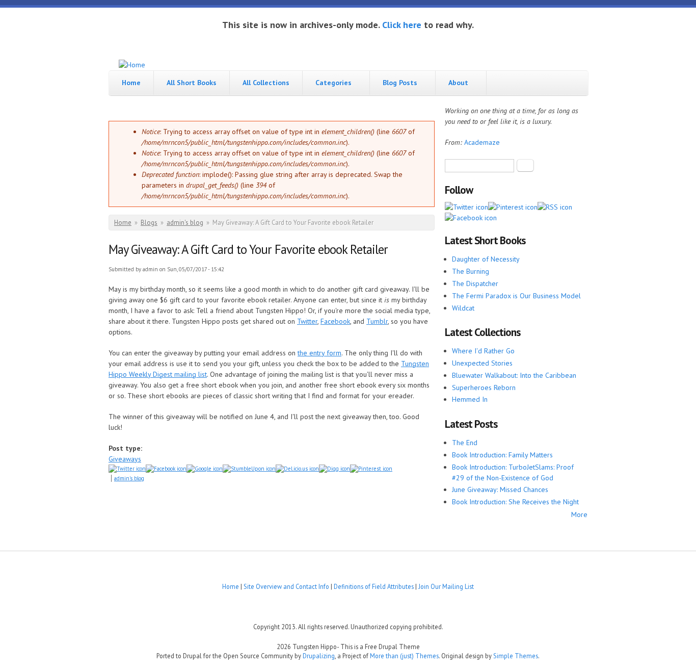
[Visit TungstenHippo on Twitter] (466, 207)
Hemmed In (470, 399)
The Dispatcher (475, 283)
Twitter (307, 321)
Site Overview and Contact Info (286, 586)
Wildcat (463, 308)
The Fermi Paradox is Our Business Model (516, 295)
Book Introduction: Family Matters (502, 454)
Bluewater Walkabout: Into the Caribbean (514, 375)
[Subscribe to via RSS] (555, 207)
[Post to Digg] (334, 468)
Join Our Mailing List (446, 586)
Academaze (482, 142)
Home (131, 82)
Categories (333, 82)
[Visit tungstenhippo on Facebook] (166, 468)
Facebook (335, 321)
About (458, 82)
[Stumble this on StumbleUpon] (249, 468)
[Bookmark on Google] (204, 468)
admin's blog (185, 222)
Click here (401, 24)
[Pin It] (371, 468)
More (579, 514)
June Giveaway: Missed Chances (500, 489)
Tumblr (377, 321)
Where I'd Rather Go (483, 350)
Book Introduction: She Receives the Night (515, 501)
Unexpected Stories (482, 363)
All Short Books (192, 82)
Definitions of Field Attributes (374, 586)
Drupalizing (319, 656)
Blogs (149, 222)
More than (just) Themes (404, 656)
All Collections (266, 82)
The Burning (470, 271)
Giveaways (125, 458)
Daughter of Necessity (486, 259)
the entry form (319, 352)
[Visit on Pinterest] (513, 207)
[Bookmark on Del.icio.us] (297, 468)
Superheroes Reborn (484, 387)
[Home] (132, 65)
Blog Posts (400, 82)
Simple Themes (515, 656)
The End (464, 442)
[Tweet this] (127, 468)
